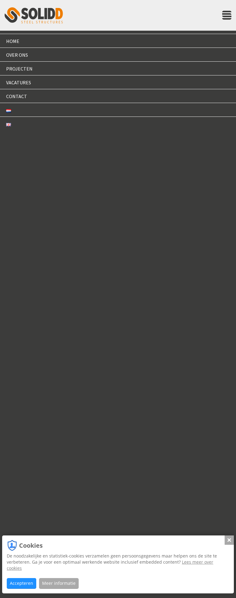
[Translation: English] (118, 123)
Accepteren (21, 583)
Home (12, 41)
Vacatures (18, 82)
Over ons (17, 55)
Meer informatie (59, 583)
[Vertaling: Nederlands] (118, 110)
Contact (16, 96)
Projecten (19, 69)
